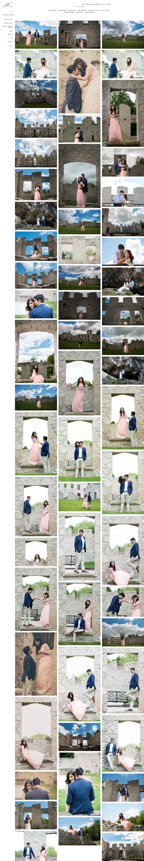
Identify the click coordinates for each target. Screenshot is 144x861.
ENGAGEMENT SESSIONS (8, 14)
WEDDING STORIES (8, 19)
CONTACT (10, 41)
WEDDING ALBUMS (8, 23)
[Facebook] (8, 46)
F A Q (11, 38)
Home (11, 11)
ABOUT (11, 31)
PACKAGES (10, 34)
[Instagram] (11, 46)
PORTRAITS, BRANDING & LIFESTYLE (8, 27)
